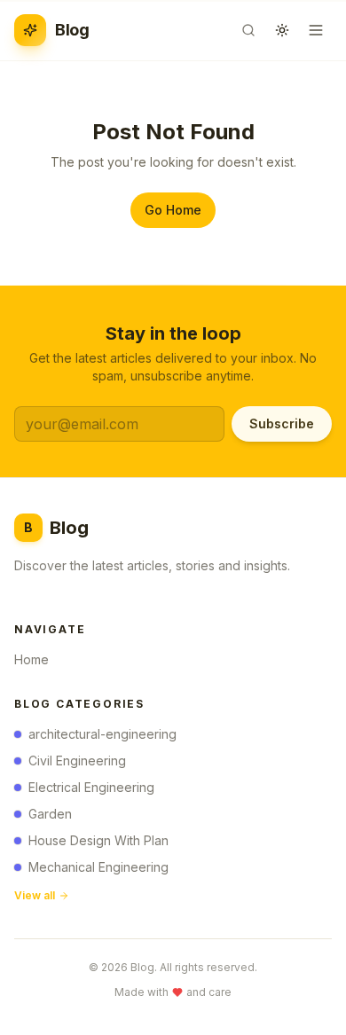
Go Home (173, 209)
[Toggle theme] (282, 30)
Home (31, 659)
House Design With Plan (98, 840)
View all (34, 895)
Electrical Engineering (91, 787)
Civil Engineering (77, 760)
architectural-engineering (102, 733)
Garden (50, 813)
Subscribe (281, 423)
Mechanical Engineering (98, 866)
